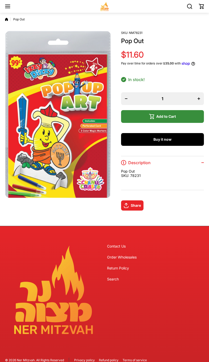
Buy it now (162, 139)
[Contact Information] (53, 289)
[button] (201, 6)
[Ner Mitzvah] (104, 6)
